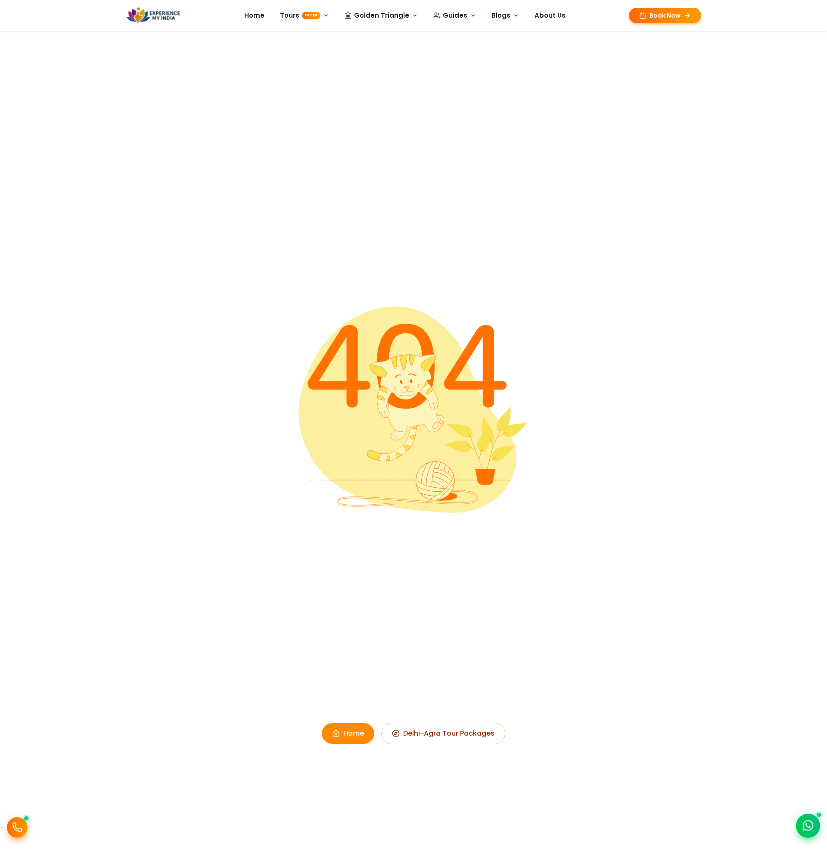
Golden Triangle (381, 15)
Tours (299, 15)
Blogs (500, 15)
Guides (455, 15)
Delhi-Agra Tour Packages (448, 733)
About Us (550, 15)
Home (254, 15)
